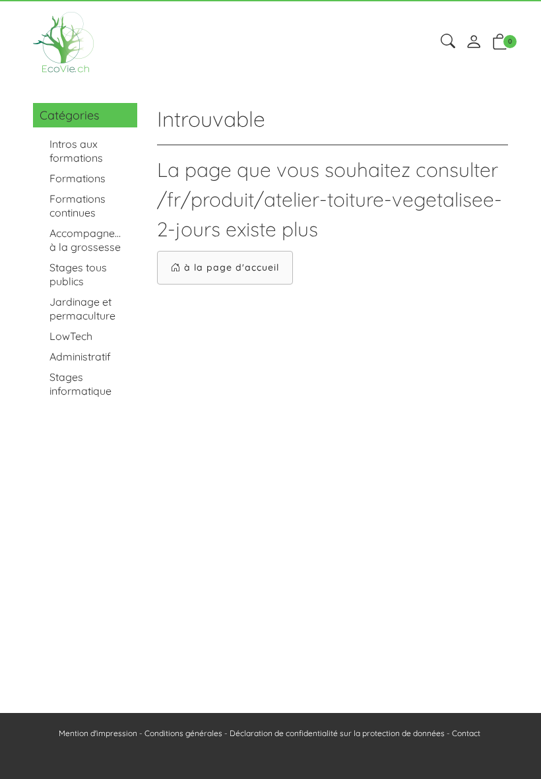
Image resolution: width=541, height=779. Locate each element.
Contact (466, 733)
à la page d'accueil (231, 267)
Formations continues (77, 205)
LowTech (70, 336)
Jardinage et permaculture (82, 308)
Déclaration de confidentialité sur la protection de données (337, 733)
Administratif (80, 356)
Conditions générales (183, 733)
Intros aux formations (76, 150)
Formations (77, 178)
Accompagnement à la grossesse (90, 240)
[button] (448, 42)
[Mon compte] (473, 42)
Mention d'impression (98, 733)
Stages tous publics (78, 274)
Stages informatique (80, 383)
